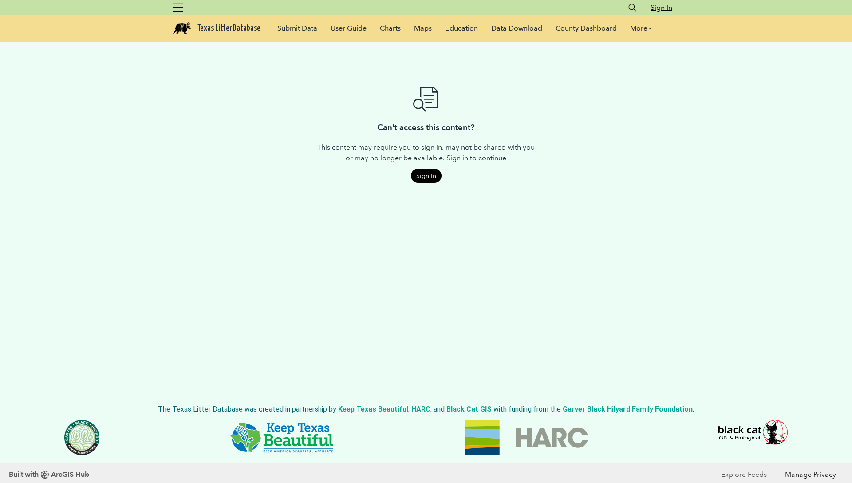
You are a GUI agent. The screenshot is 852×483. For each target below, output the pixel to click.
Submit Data (297, 28)
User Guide (349, 28)
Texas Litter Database (228, 28)
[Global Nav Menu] (178, 7)
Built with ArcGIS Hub (49, 474)
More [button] (638, 28)
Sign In (661, 7)
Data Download (516, 28)
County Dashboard (586, 28)
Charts (390, 28)
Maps (423, 28)
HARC (420, 409)
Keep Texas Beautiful (373, 409)
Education (461, 28)
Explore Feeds (744, 474)
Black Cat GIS (469, 409)
